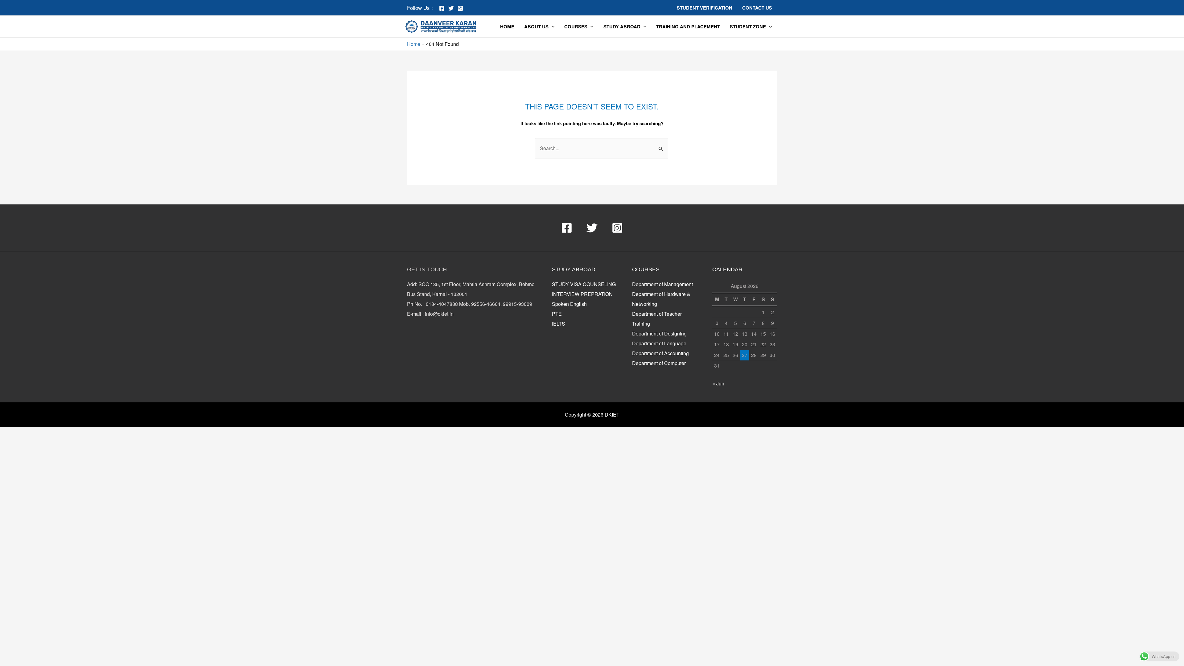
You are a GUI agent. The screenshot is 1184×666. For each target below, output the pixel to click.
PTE (557, 313)
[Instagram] (460, 8)
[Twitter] (451, 8)
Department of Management (662, 284)
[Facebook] (442, 8)
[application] (552, 26)
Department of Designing (659, 333)
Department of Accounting (660, 353)
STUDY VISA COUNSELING (584, 284)
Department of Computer (659, 363)
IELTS (558, 323)
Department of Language (659, 343)
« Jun (718, 383)
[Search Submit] (661, 149)
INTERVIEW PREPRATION (582, 294)
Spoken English (569, 303)
